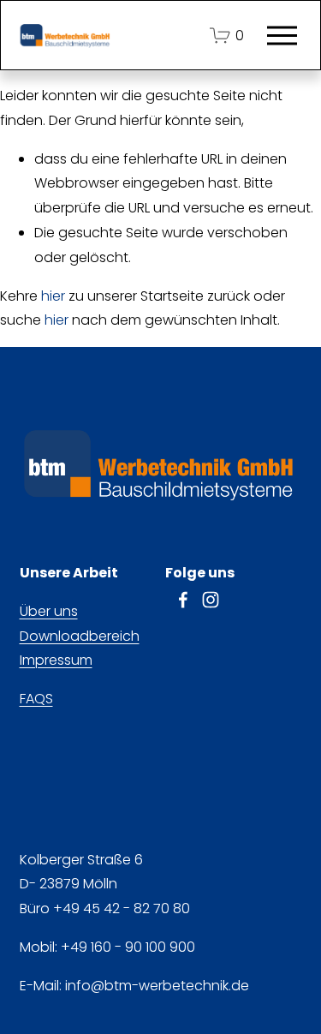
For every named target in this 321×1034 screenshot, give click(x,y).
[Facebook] (183, 599)
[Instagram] (210, 599)
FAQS (36, 698)
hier (53, 296)
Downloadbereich (80, 636)
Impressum (56, 660)
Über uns (49, 611)
